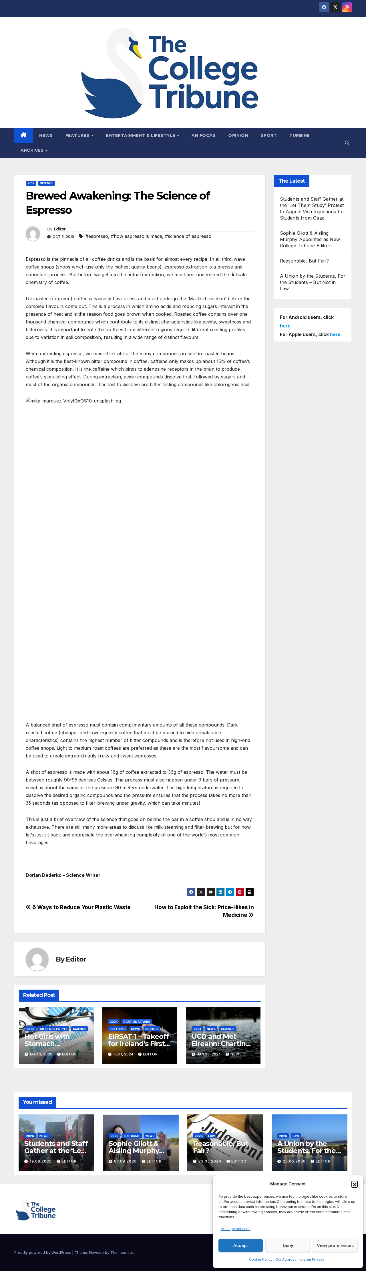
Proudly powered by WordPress (43, 1252)
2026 (30, 1029)
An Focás (204, 135)
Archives (33, 150)
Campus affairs (136, 1021)
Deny (288, 1245)
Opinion (238, 135)
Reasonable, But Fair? (304, 261)
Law (211, 1136)
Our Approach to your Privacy (299, 1259)
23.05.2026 (210, 1161)
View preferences (335, 1245)
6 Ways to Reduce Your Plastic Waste (81, 907)
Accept (240, 1245)
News (46, 135)
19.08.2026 (41, 1161)
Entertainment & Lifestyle (141, 135)
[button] (354, 1184)
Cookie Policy (260, 1259)
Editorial (132, 1136)
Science (46, 183)
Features (78, 135)
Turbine (299, 135)
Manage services (235, 1229)
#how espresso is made (136, 236)
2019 (31, 183)
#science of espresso (188, 236)
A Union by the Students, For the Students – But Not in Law (313, 282)
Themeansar (121, 1252)
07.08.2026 (126, 1161)
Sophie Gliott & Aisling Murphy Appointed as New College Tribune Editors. (310, 239)
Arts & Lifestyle (53, 1029)
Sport (269, 135)
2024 (114, 1021)
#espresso (96, 236)
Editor (60, 229)
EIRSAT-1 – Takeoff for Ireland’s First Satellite (138, 1043)
